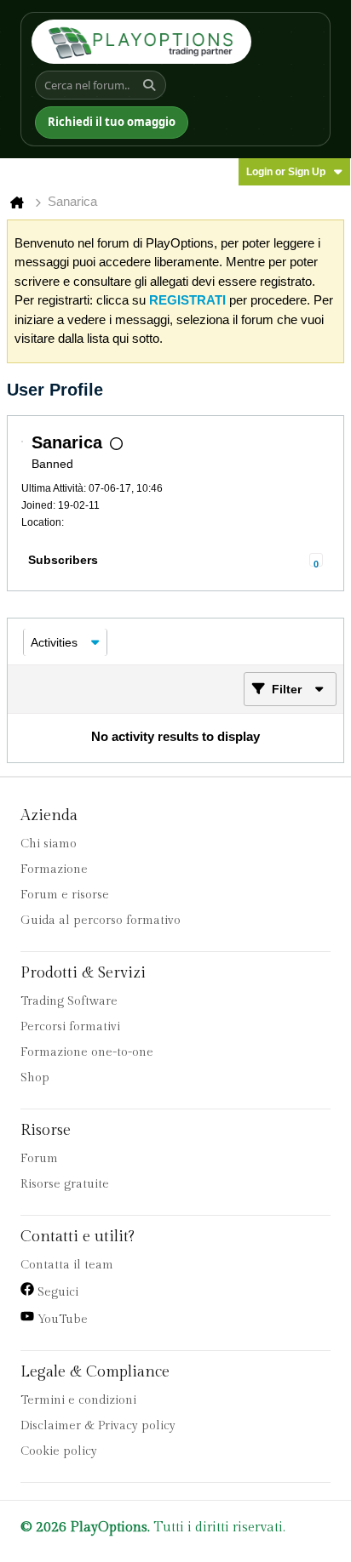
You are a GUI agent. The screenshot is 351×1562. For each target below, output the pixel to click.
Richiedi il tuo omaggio (112, 121)
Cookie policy (58, 1451)
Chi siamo (48, 844)
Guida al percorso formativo (100, 920)
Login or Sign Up (285, 172)
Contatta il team (66, 1265)
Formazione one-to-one (86, 1052)
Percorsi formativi (70, 1027)
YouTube (61, 1319)
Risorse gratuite (64, 1184)
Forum (39, 1159)
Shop (34, 1078)
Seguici (56, 1292)
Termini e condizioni (78, 1400)
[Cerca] (151, 85)
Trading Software (69, 1001)
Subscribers (63, 560)
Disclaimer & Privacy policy (98, 1426)
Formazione (54, 869)
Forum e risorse (64, 895)
